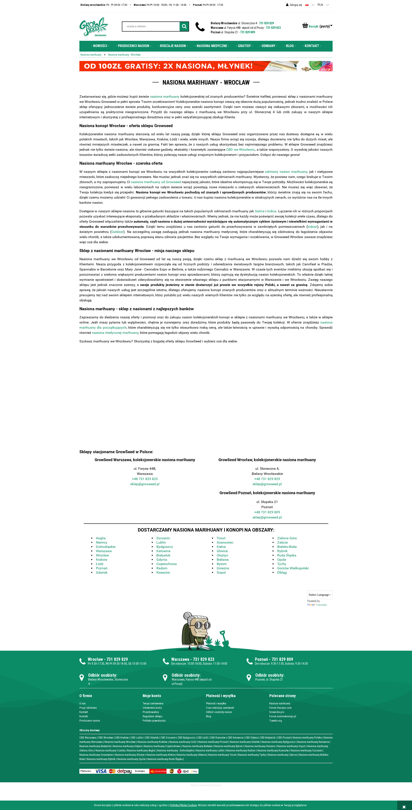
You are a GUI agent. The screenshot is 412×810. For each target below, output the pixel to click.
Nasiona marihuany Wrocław (120, 741)
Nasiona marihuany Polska (307, 737)
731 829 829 (266, 23)
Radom (161, 568)
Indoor (312, 227)
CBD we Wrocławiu (240, 149)
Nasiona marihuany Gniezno (260, 746)
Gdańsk (102, 572)
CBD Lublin (137, 737)
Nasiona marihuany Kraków (152, 741)
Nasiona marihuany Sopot (291, 746)
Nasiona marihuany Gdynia (127, 746)
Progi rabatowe (88, 707)
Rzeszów (163, 572)
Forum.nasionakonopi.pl (282, 716)
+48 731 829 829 (267, 479)
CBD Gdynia (251, 737)
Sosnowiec (225, 542)
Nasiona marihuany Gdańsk (245, 741)
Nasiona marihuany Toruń (222, 754)
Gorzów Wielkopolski (293, 568)
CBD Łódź (202, 737)
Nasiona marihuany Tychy (252, 754)
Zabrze (282, 542)
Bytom (222, 564)
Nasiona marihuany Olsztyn (130, 754)
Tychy (281, 564)
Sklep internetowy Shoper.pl (206, 785)
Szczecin (163, 538)
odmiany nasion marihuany (286, 172)
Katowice (163, 551)
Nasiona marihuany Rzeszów (273, 750)
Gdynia (161, 560)
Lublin (161, 542)
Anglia (101, 538)
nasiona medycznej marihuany (115, 333)
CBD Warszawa (87, 737)
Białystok (163, 555)
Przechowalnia (151, 712)
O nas (82, 703)
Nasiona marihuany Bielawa (197, 746)
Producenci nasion (89, 720)
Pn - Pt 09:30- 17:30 (103, 4)
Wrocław (102, 555)
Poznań (102, 568)
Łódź (99, 564)
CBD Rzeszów (218, 737)
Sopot (221, 572)
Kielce (221, 547)
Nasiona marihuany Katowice (313, 741)
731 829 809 (247, 32)
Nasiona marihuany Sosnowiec (96, 754)
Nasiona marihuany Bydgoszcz (278, 741)
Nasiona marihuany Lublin (210, 750)
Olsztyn (222, 555)
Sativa (260, 211)
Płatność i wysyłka (216, 703)
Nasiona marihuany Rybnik (101, 759)
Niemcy (101, 542)
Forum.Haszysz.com (280, 707)
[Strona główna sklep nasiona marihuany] (94, 26)
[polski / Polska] (307, 4)
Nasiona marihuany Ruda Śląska (165, 759)
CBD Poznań (284, 737)
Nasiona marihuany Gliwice (191, 754)
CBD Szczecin (168, 737)
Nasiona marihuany (279, 703)
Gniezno (223, 568)
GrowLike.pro (276, 712)
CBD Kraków (122, 737)
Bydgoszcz (164, 547)
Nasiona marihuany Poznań (213, 741)
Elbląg (282, 572)
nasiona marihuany (164, 96)
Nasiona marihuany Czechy (110, 750)
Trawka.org (275, 720)
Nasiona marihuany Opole (131, 759)
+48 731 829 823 (145, 479)
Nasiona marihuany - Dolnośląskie (175, 750)
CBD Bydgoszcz (186, 737)
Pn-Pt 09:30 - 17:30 (208, 4)
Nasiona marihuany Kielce (161, 754)
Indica (271, 211)
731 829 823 (273, 27)
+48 (257, 512)
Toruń (221, 538)
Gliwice (222, 551)
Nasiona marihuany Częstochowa (162, 746)
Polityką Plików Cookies (183, 805)
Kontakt (83, 712)
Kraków (101, 560)
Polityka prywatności (154, 720)
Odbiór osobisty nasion (219, 712)
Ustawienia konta (152, 707)
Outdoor (117, 232)
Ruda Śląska (286, 555)
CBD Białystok (267, 737)
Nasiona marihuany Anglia (141, 750)
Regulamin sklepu (152, 716)
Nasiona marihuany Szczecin (306, 750)
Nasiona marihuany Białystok (95, 746)
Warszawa (104, 551)
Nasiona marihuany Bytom (228, 746)
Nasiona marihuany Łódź (182, 741)
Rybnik (282, 551)
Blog (208, 716)
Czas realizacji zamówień (220, 707)
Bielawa (223, 560)
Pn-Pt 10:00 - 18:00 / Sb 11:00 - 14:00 (160, 4)
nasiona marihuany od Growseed (156, 182)
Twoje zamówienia (153, 703)
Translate (321, 604)
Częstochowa (166, 564)
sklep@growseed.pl (144, 484)
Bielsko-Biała (287, 547)
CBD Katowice (235, 737)
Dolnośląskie (105, 547)
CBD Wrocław (105, 737)
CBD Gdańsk (152, 737)
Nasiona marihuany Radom (240, 750)
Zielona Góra (287, 538)
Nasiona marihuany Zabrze (282, 754)
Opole (281, 560)
